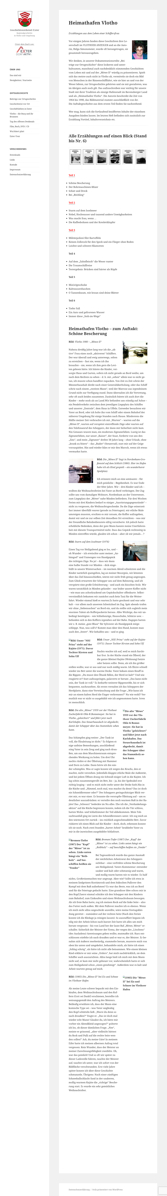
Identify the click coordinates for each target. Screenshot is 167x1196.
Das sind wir (15, 75)
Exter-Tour (15, 136)
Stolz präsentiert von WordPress (107, 1189)
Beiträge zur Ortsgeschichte (23, 99)
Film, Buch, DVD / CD (19, 126)
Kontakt (13, 164)
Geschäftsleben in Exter (21, 108)
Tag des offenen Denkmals (22, 121)
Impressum (15, 169)
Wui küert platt (17, 131)
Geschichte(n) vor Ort (20, 104)
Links (12, 159)
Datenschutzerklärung (20, 174)
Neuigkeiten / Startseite (21, 80)
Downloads (15, 155)
